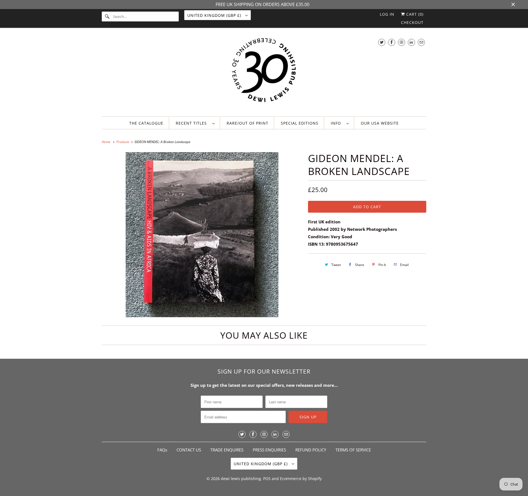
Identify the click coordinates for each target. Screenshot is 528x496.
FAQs (162, 450)
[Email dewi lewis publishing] (421, 42)
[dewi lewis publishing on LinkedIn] (411, 42)
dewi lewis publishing (241, 478)
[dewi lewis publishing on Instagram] (401, 42)
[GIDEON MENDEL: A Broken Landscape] (202, 234)
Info (337, 123)
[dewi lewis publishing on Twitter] (381, 42)
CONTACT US (189, 450)
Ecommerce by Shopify (301, 478)
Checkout (412, 22)
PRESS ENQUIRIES (269, 450)
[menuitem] (195, 123)
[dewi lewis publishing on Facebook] (391, 42)
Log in (387, 14)
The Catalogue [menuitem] (146, 123)
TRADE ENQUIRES (226, 450)
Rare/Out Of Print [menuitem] (247, 123)
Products (123, 141)
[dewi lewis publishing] (264, 73)
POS (267, 478)
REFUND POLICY (310, 450)
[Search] (107, 16)
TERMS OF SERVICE (353, 450)
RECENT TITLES (193, 123)
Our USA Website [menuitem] (380, 123)
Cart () (414, 14)
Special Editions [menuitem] (299, 123)
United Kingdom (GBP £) (215, 15)
